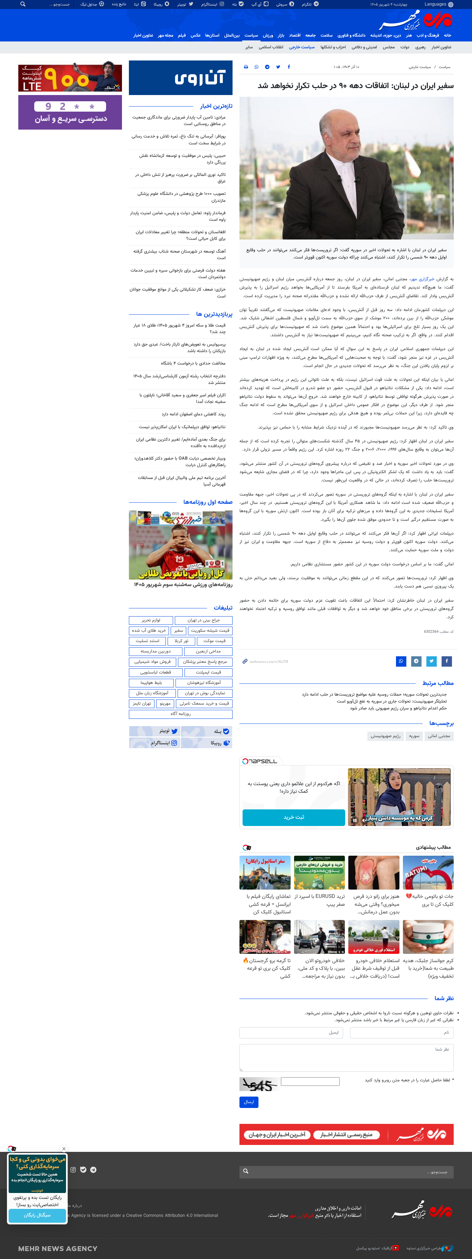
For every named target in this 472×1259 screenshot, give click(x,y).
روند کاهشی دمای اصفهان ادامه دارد (194, 414)
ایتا (137, 5)
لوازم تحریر (151, 620)
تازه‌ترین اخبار (216, 106)
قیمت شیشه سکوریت (210, 630)
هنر (409, 35)
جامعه (310, 35)
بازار (281, 35)
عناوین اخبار (441, 47)
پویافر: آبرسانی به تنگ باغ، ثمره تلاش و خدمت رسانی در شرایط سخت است (179, 140)
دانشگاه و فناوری (352, 35)
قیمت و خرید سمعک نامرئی (204, 703)
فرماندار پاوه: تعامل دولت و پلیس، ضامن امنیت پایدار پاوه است (178, 216)
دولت (404, 47)
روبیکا (158, 5)
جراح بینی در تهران (204, 620)
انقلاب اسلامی (271, 47)
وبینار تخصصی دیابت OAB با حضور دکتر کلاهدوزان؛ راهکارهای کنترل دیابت (180, 462)
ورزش (268, 35)
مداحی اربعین (208, 651)
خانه (447, 35)
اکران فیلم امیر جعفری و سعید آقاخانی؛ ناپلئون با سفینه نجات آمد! (183, 398)
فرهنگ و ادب (428, 35)
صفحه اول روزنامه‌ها (208, 502)
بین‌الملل (232, 35)
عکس (195, 35)
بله (235, 5)
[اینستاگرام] (73, 1170)
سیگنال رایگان (37, 1216)
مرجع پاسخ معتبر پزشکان (205, 661)
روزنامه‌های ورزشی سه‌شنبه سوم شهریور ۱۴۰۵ (183, 585)
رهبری (420, 47)
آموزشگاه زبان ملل (152, 693)
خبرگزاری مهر (424, 279)
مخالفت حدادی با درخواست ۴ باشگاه (193, 363)
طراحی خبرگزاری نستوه (424, 1248)
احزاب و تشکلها (333, 47)
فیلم (182, 35)
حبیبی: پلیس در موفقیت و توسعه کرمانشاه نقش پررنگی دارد (182, 159)
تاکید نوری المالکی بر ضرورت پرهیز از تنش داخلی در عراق (180, 178)
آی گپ (257, 5)
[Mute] (364, 820)
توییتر (182, 5)
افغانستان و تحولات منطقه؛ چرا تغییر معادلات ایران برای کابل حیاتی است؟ (181, 235)
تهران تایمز (142, 703)
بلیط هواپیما (151, 682)
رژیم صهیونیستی (385, 736)
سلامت (327, 35)
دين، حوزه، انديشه (385, 35)
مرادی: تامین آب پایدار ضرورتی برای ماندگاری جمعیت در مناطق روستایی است (179, 121)
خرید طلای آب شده (149, 630)
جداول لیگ (89, 5)
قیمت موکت (215, 641)
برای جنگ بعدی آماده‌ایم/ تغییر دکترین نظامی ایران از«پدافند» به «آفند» (181, 443)
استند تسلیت (147, 641)
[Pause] (355, 820)
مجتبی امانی (439, 736)
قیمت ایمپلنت (208, 672)
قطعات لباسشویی (155, 672)
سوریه (414, 736)
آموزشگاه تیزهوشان (204, 682)
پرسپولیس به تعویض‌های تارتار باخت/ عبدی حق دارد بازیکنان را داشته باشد (180, 348)
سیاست (251, 35)
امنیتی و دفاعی (364, 47)
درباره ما (74, 1205)
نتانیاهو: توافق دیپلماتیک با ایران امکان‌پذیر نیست (182, 427)
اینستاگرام (209, 5)
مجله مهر (165, 35)
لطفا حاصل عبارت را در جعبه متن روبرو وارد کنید (409, 1080)
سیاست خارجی (302, 47)
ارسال (249, 1102)
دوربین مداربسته (156, 651)
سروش (282, 5)
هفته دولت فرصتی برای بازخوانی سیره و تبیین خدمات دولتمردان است (178, 274)
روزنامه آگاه (181, 714)
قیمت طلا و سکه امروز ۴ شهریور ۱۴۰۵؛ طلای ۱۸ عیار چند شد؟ (179, 329)
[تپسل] (245, 761)
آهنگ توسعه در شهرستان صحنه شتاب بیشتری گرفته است (179, 255)
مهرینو (165, 703)
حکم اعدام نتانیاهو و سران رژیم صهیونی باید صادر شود (398, 708)
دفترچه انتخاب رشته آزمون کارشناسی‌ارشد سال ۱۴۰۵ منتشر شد (179, 379)
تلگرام (307, 5)
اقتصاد (295, 35)
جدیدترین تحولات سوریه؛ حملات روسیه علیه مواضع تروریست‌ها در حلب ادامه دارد (374, 694)
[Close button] (63, 1148)
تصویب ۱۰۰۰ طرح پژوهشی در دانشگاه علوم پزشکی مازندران (182, 197)
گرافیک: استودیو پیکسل (374, 1248)
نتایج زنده (119, 4)
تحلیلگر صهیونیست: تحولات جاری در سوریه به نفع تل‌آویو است (392, 701)
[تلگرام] (93, 1170)
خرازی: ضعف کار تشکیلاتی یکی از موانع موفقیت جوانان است (178, 293)
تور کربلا (181, 641)
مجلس (389, 47)
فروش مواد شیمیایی (152, 661)
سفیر (178, 630)
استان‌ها (212, 35)
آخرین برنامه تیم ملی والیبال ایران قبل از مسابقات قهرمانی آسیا (182, 481)
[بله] (83, 1170)
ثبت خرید (294, 817)
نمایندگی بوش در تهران (205, 693)
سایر (249, 47)
